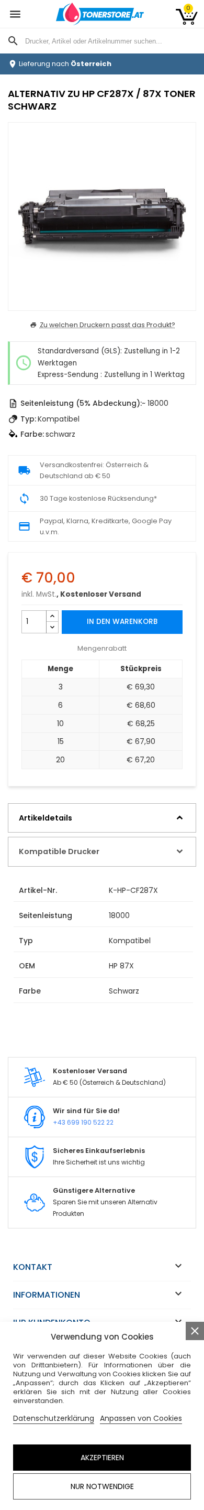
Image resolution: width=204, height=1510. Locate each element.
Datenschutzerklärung (53, 1418)
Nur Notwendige (102, 1486)
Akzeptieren (102, 1457)
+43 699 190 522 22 (83, 1122)
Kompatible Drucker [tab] (59, 851)
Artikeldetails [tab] (45, 818)
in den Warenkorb (122, 622)
